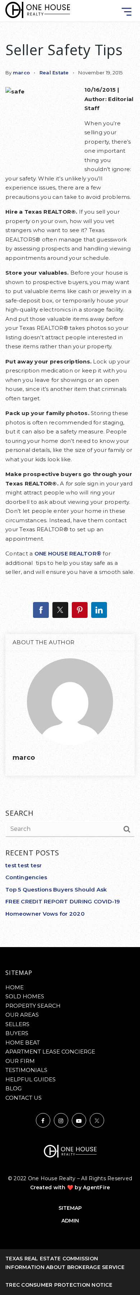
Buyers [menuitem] (16, 1033)
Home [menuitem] (14, 987)
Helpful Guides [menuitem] (30, 1079)
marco (21, 72)
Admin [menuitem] (70, 1220)
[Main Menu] (126, 12)
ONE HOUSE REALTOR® (68, 553)
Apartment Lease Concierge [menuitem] (50, 1051)
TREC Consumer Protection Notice (58, 1285)
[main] (70, 473)
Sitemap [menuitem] (70, 1208)
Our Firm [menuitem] (20, 1061)
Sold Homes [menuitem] (24, 996)
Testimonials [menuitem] (26, 1070)
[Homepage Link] (37, 9)
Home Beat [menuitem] (22, 1042)
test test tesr (23, 865)
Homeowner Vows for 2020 (45, 913)
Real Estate (54, 72)
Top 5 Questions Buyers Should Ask (56, 889)
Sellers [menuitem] (17, 1024)
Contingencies (26, 877)
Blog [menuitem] (13, 1088)
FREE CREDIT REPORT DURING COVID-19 (62, 901)
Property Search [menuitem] (33, 1005)
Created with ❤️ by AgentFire (70, 1187)
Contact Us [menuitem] (23, 1097)
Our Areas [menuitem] (22, 1014)
